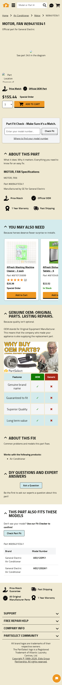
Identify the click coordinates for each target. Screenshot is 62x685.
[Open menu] (13, 5)
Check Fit (49, 131)
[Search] (44, 5)
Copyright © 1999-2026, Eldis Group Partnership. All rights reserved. (31, 660)
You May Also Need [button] (27, 227)
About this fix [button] (22, 438)
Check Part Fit (14, 533)
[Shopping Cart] (57, 5)
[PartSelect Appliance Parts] (6, 5)
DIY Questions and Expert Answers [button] (33, 474)
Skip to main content (31, 23)
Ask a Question (31, 485)
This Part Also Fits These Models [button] (33, 513)
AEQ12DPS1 (39, 557)
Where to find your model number (31, 138)
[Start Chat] (57, 678)
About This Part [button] (24, 154)
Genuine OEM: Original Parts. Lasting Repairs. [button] (31, 314)
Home (5, 15)
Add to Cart (33, 104)
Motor (37, 15)
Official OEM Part (38, 88)
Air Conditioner (21, 15)
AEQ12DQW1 (40, 568)
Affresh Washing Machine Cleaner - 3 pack (20, 268)
